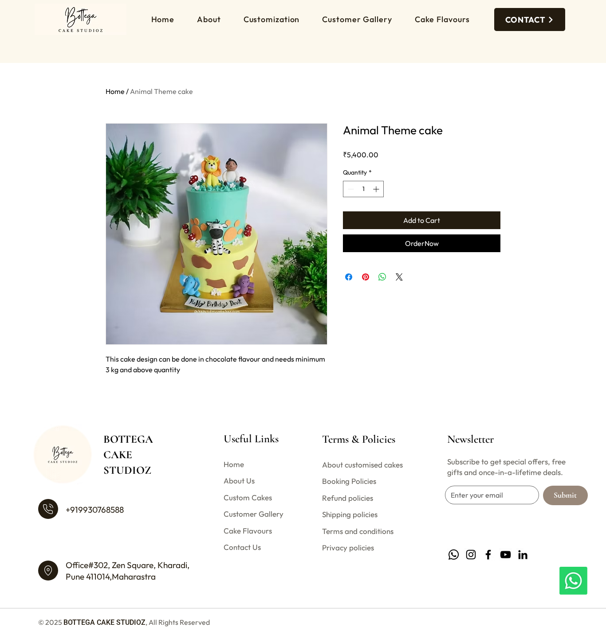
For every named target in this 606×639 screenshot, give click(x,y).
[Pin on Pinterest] (365, 277)
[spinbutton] (363, 189)
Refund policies (347, 498)
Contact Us (242, 547)
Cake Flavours (248, 530)
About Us (239, 480)
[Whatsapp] (573, 581)
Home (115, 91)
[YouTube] (505, 554)
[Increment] (376, 189)
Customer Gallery (253, 513)
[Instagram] (470, 554)
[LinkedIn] (522, 554)
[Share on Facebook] (348, 277)
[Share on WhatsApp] (382, 277)
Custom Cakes (248, 497)
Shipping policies (350, 514)
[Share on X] (399, 277)
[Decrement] (349, 189)
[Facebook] (488, 554)
